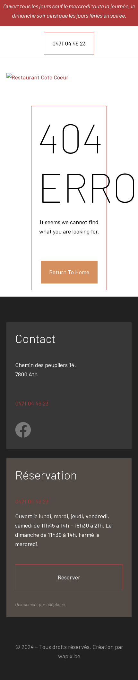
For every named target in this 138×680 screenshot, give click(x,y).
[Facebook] (23, 430)
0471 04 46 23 (31, 403)
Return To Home (69, 271)
